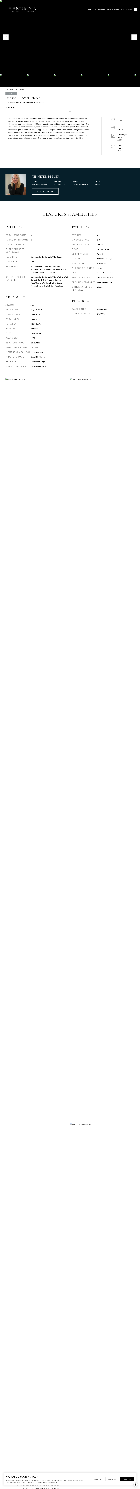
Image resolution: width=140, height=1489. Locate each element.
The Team (92, 9)
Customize (112, 1479)
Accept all (127, 1479)
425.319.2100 (60, 184)
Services (101, 9)
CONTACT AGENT (45, 191)
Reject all (97, 1479)
